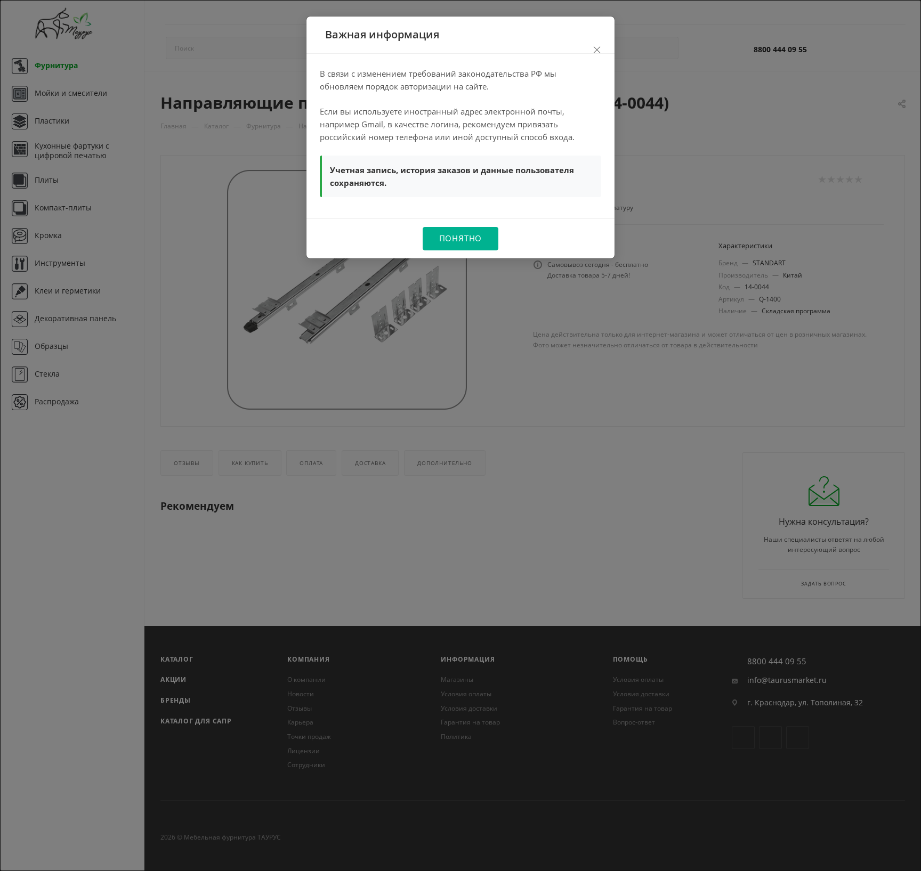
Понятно (460, 238)
